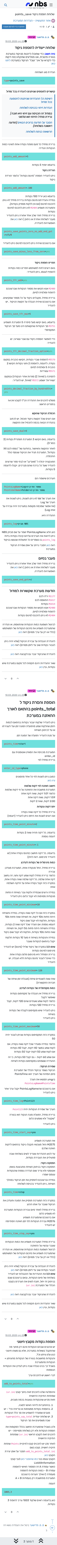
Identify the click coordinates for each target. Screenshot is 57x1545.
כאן (16, 219)
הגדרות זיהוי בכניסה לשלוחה (35, 107)
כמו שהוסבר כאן (29, 1458)
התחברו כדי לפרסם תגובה (14, 27)
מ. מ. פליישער (43, 37)
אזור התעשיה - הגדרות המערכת (32, 20)
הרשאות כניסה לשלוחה (39, 131)
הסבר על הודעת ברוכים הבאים (35, 122)
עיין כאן (51, 780)
